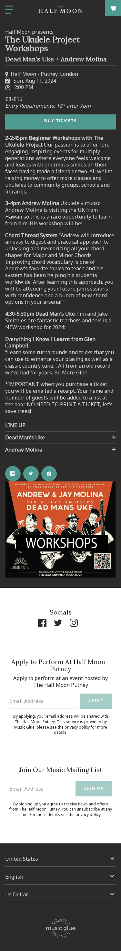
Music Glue (24, 727)
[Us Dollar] (60, 894)
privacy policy (77, 727)
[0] (113, 7)
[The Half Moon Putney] (60, 9)
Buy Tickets (60, 121)
